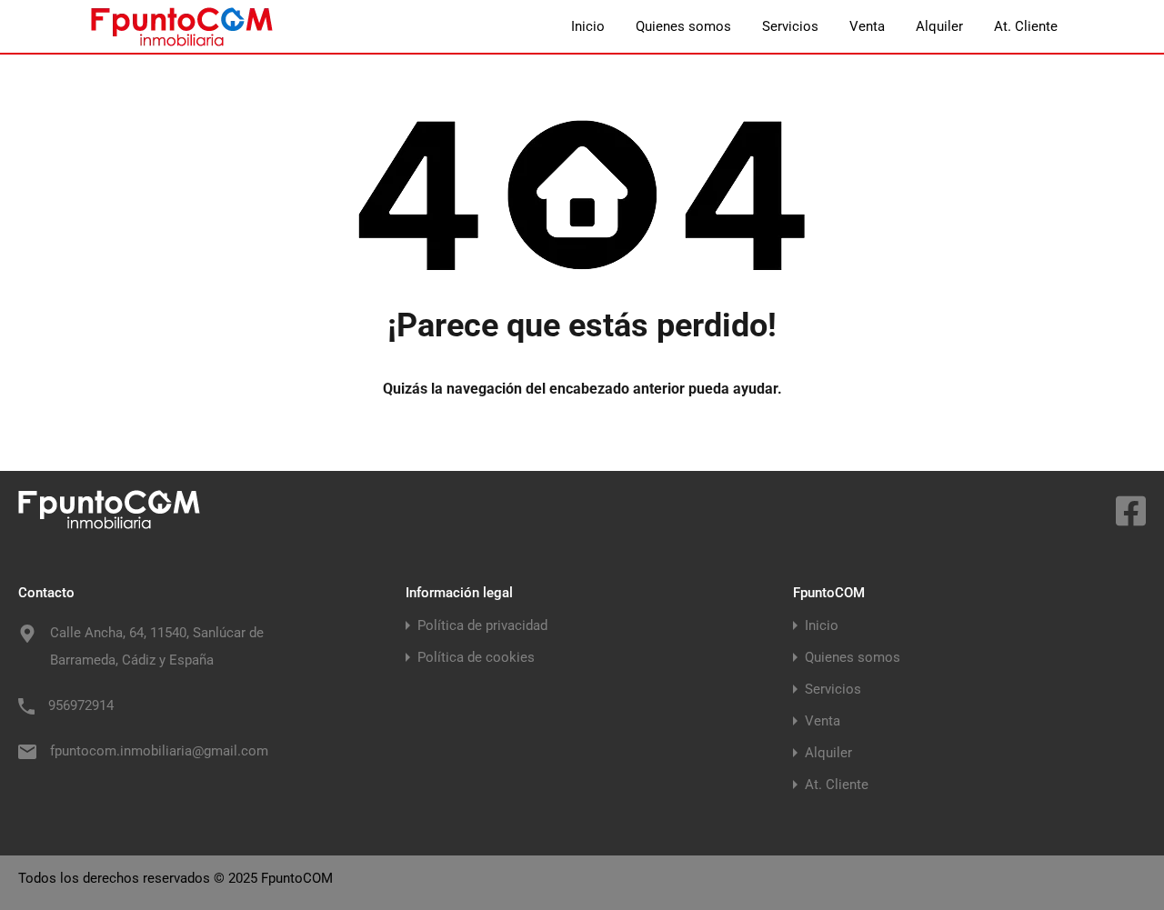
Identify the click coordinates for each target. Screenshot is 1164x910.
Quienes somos (683, 26)
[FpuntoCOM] (182, 39)
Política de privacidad (482, 626)
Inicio (588, 26)
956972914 (81, 705)
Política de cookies (476, 658)
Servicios (790, 26)
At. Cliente (1026, 26)
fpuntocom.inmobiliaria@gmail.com (159, 751)
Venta (867, 26)
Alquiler (939, 26)
